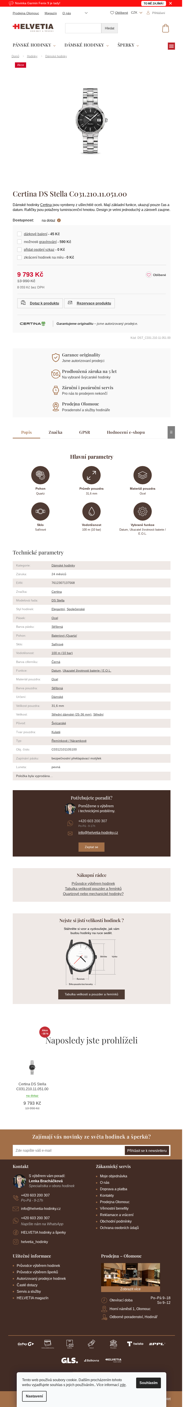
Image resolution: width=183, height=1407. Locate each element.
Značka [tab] (54, 432)
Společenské (74, 609)
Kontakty (105, 1195)
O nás (65, 13)
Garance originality (79, 355)
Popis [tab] (24, 432)
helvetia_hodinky (32, 1242)
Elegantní (56, 609)
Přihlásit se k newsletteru (145, 1151)
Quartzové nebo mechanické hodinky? (91, 894)
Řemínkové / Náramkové (67, 740)
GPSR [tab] (83, 432)
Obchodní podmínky (114, 1221)
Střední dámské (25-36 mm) (70, 714)
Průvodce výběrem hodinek (91, 884)
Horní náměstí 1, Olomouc (128, 1309)
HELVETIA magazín (31, 1298)
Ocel (53, 618)
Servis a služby (27, 1291)
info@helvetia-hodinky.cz (96, 832)
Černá (54, 662)
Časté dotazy (25, 1285)
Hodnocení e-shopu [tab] (124, 432)
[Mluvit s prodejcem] (38, 303)
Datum (54, 670)
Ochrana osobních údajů (117, 1228)
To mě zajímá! (152, 3)
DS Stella (56, 600)
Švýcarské (57, 723)
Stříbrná (55, 626)
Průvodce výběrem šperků (35, 1272)
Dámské (55, 697)
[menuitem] (32, 45)
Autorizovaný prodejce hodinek (39, 1278)
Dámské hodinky (61, 565)
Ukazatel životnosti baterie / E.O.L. (85, 670)
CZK (132, 12)
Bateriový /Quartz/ (62, 635)
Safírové (56, 644)
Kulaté (54, 732)
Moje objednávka (112, 1176)
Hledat (107, 28)
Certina (44, 205)
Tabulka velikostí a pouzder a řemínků (90, 994)
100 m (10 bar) (60, 653)
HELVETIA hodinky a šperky (41, 1232)
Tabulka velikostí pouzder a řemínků (91, 889)
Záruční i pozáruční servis (86, 387)
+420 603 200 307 (91, 821)
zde (121, 1385)
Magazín (49, 13)
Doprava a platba (112, 1189)
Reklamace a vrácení (115, 1215)
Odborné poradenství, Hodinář (132, 1317)
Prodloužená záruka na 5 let (87, 371)
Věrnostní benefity (112, 1208)
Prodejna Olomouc (24, 13)
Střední (97, 714)
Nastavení (32, 1396)
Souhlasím (147, 1383)
